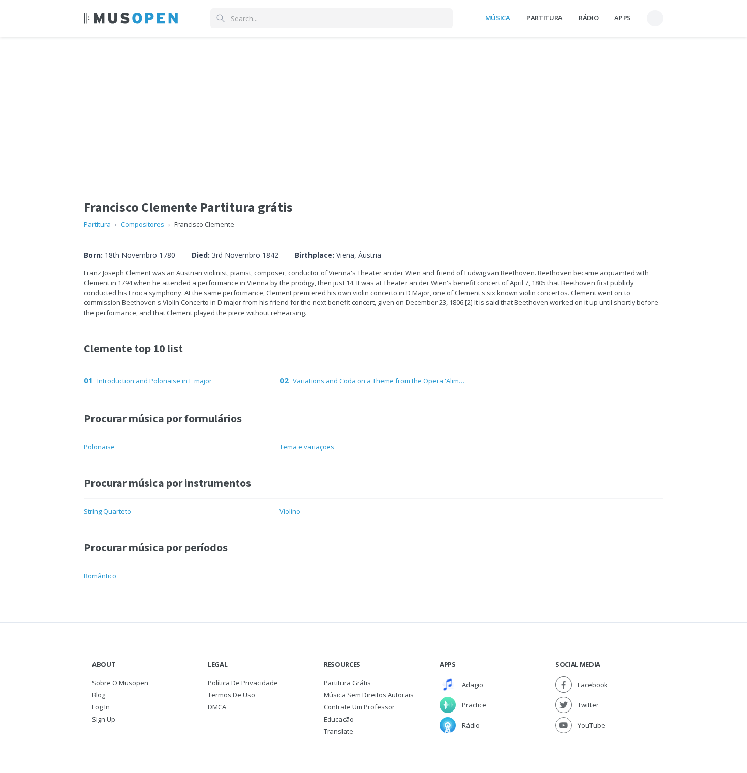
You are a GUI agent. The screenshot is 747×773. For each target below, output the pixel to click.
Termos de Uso (231, 694)
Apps (622, 17)
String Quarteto (107, 511)
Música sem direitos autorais (369, 694)
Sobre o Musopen (120, 682)
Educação (339, 719)
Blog (98, 694)
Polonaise (99, 446)
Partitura (544, 17)
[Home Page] (131, 18)
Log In (101, 707)
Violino (289, 511)
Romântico (100, 575)
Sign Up (103, 719)
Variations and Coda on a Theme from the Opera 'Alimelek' (380, 380)
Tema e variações (306, 446)
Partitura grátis (347, 682)
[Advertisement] (373, 108)
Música (497, 17)
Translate (338, 731)
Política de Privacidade (243, 682)
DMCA (217, 707)
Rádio (588, 17)
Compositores (142, 224)
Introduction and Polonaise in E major (154, 380)
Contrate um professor (359, 707)
